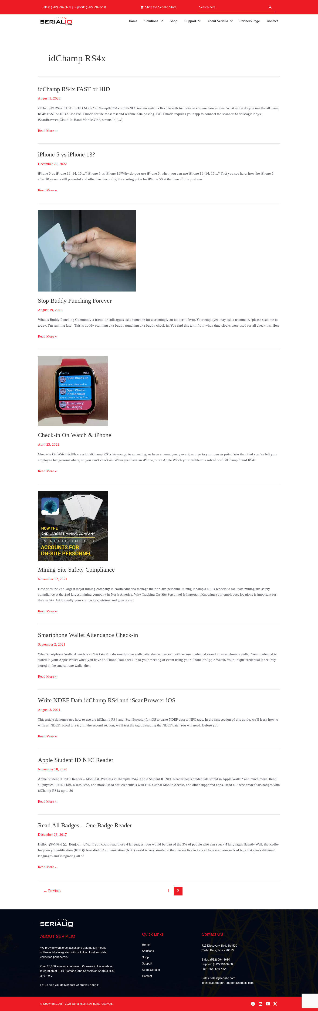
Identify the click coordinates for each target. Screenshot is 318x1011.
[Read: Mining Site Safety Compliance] (73, 525)
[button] (153, 21)
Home (133, 21)
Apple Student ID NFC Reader (75, 760)
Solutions (151, 21)
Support (190, 21)
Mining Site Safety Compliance (76, 569)
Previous (52, 891)
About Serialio (217, 21)
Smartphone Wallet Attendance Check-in (88, 635)
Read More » (47, 130)
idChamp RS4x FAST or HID (74, 89)
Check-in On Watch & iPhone (74, 435)
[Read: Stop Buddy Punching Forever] (87, 250)
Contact (272, 21)
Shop (173, 21)
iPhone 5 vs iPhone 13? (66, 154)
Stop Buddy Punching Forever (75, 300)
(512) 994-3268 (96, 7)
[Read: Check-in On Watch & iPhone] (73, 391)
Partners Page (250, 21)
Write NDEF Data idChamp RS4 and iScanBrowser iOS (106, 700)
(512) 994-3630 (61, 7)
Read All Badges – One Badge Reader (85, 825)
